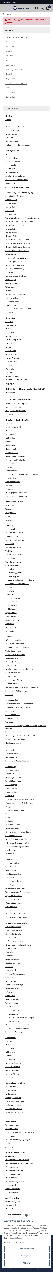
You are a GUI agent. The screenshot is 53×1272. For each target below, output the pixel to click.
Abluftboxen (10, 169)
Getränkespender (12, 959)
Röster (8, 516)
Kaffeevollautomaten (13, 934)
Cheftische (9, 711)
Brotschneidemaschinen (14, 1112)
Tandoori (8, 520)
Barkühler (9, 967)
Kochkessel (9, 372)
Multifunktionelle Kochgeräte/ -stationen (21, 474)
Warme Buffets (11, 232)
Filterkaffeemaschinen (14, 930)
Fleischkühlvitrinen (12, 598)
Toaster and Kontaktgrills (15, 985)
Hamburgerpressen (13, 777)
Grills (7, 442)
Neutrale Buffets (11, 236)
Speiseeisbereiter (12, 1014)
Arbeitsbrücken (11, 754)
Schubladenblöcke (12, 715)
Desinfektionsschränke (14, 1170)
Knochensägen (11, 785)
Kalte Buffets (10, 229)
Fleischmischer (11, 788)
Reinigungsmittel (12, 1185)
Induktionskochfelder (13, 427)
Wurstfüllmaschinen (13, 781)
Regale (8, 746)
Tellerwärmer (10, 254)
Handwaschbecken (13, 743)
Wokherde (9, 505)
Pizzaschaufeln (11, 906)
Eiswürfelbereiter (12, 616)
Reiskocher (9, 489)
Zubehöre (9, 312)
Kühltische (9, 543)
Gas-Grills (9, 347)
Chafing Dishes (11, 207)
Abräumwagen (11, 272)
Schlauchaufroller (12, 673)
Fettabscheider (11, 1205)
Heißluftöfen (10, 392)
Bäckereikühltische (13, 547)
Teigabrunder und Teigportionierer (18, 892)
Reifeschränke (11, 558)
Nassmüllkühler (11, 1209)
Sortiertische (10, 676)
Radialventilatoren (12, 165)
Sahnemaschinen (12, 1021)
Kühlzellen (9, 569)
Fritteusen (9, 467)
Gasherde (9, 321)
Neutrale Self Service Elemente (17, 247)
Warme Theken (11, 200)
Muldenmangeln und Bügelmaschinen (20, 1132)
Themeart (24, 1269)
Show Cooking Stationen (14, 196)
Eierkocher (9, 210)
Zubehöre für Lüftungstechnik (17, 187)
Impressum (8, 1242)
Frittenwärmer (11, 361)
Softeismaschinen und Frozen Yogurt (19, 1017)
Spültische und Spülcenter (15, 739)
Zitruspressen (10, 948)
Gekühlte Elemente (13, 1063)
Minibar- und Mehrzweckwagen (17, 145)
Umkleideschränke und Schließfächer (20, 127)
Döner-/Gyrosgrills (12, 445)
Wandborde (10, 750)
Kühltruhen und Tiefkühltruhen (17, 584)
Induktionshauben (12, 161)
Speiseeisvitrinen (12, 1010)
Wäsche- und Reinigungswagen (17, 1139)
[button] (36, 8)
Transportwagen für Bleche (16, 276)
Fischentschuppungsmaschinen (17, 846)
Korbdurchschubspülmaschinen (17, 647)
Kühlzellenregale (12, 576)
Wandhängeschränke (13, 732)
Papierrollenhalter (12, 1174)
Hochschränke (11, 757)
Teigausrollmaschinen (13, 896)
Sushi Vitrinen (10, 609)
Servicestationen (12, 301)
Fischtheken (10, 591)
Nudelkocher (10, 329)
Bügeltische (10, 1136)
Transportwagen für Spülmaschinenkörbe (21, 687)
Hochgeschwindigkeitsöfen (15, 411)
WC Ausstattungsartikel (14, 1181)
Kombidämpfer (11, 396)
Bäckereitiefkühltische (14, 554)
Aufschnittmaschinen (13, 770)
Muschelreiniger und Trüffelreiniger (19, 803)
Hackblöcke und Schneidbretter (18, 839)
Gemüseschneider (12, 825)
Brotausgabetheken (13, 1098)
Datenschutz (20, 1242)
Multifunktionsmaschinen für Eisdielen (20, 1025)
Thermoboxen (10, 305)
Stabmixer (9, 821)
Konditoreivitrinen (12, 602)
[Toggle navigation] (4, 8)
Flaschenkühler (11, 970)
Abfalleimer (10, 1156)
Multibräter (10, 369)
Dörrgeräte (9, 854)
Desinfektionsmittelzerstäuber (17, 1160)
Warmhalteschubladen (14, 225)
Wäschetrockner (11, 1128)
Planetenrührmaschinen (14, 1101)
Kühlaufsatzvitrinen (13, 881)
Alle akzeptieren (27, 1248)
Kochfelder (9, 423)
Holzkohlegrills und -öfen (15, 456)
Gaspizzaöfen (10, 866)
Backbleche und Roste (14, 407)
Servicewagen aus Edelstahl (16, 258)
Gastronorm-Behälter (13, 836)
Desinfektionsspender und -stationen (19, 1163)
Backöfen (9, 485)
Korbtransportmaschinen (15, 655)
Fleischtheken (10, 594)
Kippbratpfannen (12, 365)
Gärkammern (10, 1094)
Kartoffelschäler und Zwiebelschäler (19, 799)
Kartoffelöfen (10, 478)
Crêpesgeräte (10, 992)
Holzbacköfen (10, 870)
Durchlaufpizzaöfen (13, 874)
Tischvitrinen (10, 1006)
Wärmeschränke (11, 722)
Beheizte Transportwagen (15, 269)
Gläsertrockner (11, 981)
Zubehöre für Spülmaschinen (16, 691)
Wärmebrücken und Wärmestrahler (19, 221)
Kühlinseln (9, 631)
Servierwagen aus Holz (14, 261)
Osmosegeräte (11, 662)
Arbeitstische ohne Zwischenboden (19, 704)
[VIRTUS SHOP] (21, 8)
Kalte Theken (10, 203)
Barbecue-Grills (11, 453)
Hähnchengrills (11, 449)
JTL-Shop (42, 1269)
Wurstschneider (11, 1003)
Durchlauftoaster (12, 988)
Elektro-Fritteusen (12, 358)
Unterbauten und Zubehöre (16, 380)
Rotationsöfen (10, 1090)
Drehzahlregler (11, 183)
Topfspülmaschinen (13, 651)
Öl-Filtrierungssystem (13, 1201)
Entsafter (9, 956)
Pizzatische (9, 877)
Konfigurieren (27, 1256)
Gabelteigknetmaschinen (15, 888)
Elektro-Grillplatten (13, 340)
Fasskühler (9, 624)
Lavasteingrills (11, 343)
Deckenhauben (11, 158)
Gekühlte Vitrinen (12, 1070)
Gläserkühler (10, 977)
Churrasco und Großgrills (15, 460)
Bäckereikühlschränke (14, 533)
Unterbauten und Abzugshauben (18, 403)
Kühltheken (9, 587)
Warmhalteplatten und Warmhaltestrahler (22, 218)
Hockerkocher (11, 431)
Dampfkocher (10, 513)
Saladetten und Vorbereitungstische (19, 580)
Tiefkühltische (10, 551)
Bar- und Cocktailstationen (15, 974)
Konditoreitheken (12, 605)
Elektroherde (10, 325)
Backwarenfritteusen (13, 1108)
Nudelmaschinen (12, 828)
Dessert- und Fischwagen (15, 294)
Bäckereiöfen (10, 1087)
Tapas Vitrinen (11, 613)
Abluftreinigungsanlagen (15, 176)
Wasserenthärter (12, 658)
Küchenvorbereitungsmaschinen (18, 832)
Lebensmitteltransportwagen (17, 843)
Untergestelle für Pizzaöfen (16, 914)
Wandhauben (10, 154)
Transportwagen (11, 141)
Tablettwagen (10, 280)
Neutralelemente (12, 376)
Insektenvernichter (12, 1189)
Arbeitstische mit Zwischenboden (18, 707)
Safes (7, 123)
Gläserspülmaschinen (13, 640)
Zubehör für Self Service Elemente (18, 309)
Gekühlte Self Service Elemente (17, 240)
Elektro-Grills (10, 350)
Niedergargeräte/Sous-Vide (16, 492)
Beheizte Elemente (12, 1067)
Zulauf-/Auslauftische (13, 680)
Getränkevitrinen (12, 565)
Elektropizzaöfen (12, 863)
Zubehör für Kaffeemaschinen (17, 1028)
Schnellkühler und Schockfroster (18, 400)
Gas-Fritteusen (11, 354)
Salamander (10, 463)
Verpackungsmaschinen (14, 810)
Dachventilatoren (12, 172)
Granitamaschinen (12, 963)
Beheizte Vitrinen (12, 1074)
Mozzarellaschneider (13, 903)
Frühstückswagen (12, 130)
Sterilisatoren (10, 850)
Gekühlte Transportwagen (15, 265)
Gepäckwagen (11, 134)
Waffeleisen (10, 996)
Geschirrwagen (11, 283)
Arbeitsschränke (11, 718)
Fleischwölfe (10, 774)
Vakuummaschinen (12, 814)
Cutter (7, 817)
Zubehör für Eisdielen (13, 1032)
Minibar (8, 119)
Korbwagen (9, 1143)
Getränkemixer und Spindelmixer (18, 945)
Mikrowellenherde (12, 482)
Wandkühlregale (11, 627)
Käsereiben (9, 795)
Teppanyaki (9, 383)
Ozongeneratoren (12, 1167)
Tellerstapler (10, 290)
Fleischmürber (11, 792)
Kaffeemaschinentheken (14, 941)
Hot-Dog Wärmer (12, 999)
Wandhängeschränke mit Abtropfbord (20, 735)
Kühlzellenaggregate (13, 573)
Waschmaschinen (12, 1125)
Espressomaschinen (13, 926)
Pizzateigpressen (12, 899)
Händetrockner (11, 1178)
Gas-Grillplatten (11, 336)
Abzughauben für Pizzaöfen (16, 917)
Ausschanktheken (12, 620)
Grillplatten (10, 438)
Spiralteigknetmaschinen (15, 885)
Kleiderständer (11, 138)
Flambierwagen (11, 298)
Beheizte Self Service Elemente (17, 243)
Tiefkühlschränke (12, 536)
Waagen (8, 806)
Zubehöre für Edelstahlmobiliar (17, 761)
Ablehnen (27, 1263)
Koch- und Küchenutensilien (16, 496)
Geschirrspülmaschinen (14, 644)
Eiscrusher (9, 952)
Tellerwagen (10, 287)
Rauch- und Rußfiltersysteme (16, 180)
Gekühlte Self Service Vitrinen (17, 251)
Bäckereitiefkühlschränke (15, 540)
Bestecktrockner (12, 665)
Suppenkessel (11, 214)
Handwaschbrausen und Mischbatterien (21, 669)
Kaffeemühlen (10, 937)
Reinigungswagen (12, 1192)
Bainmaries (9, 332)
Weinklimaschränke (13, 562)
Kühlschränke (10, 529)
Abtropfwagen (11, 684)
